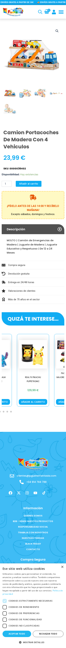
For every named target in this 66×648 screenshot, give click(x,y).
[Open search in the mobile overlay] (39, 12)
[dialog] (33, 605)
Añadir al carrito (28, 183)
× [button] (62, 567)
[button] (61, 12)
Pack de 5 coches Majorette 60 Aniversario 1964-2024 (36, 377)
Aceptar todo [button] (17, 633)
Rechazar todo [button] (48, 633)
